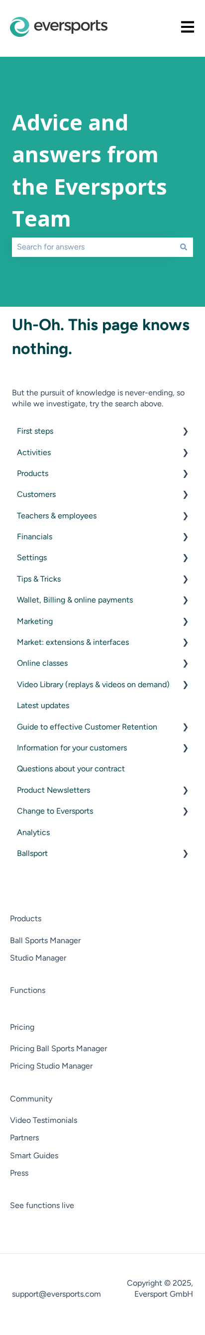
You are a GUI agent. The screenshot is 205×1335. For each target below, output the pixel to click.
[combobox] (93, 247)
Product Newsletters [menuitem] (53, 790)
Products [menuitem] (32, 473)
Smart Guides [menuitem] (34, 1155)
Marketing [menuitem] (35, 621)
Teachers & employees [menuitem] (57, 515)
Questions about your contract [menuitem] (71, 768)
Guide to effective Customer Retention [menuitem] (87, 726)
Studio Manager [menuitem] (38, 958)
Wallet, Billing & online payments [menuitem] (75, 600)
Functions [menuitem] (27, 990)
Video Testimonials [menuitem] (43, 1120)
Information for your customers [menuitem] (72, 747)
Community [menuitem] (31, 1098)
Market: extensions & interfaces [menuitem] (73, 642)
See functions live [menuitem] (42, 1205)
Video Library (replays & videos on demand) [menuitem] (93, 684)
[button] (185, 432)
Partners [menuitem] (24, 1137)
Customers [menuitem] (36, 494)
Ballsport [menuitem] (32, 853)
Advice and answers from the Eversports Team (89, 171)
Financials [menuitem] (34, 536)
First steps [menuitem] (35, 431)
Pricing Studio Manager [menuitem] (51, 1066)
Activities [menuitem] (34, 452)
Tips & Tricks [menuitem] (39, 579)
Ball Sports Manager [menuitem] (45, 940)
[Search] (183, 247)
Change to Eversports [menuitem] (55, 811)
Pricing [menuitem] (22, 1027)
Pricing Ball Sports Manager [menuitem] (58, 1048)
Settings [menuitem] (32, 557)
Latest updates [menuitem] (43, 705)
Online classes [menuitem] (42, 663)
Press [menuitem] (19, 1173)
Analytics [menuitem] (33, 832)
